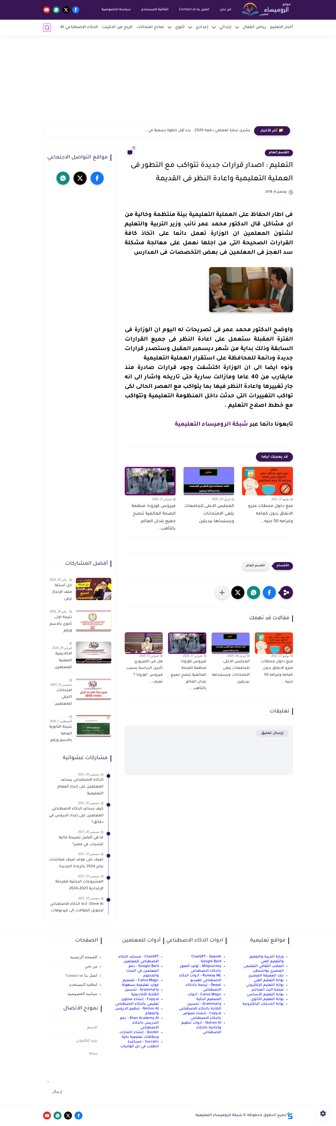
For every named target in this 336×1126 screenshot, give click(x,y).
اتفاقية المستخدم (155, 10)
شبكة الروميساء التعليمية (211, 425)
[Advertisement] (168, 82)
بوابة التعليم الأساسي (265, 995)
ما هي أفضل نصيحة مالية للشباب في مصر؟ (81, 841)
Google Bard (211, 962)
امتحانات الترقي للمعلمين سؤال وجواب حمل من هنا (60, 698)
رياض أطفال (254, 27)
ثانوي (180, 27)
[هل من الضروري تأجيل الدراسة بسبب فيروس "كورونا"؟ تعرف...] (144, 643)
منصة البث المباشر (267, 990)
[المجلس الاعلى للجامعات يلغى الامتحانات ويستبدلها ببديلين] (208, 481)
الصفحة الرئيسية (83, 957)
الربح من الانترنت (117, 27)
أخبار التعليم (281, 27)
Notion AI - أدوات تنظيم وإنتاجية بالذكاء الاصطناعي (201, 1027)
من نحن (225, 10)
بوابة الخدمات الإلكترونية (263, 1004)
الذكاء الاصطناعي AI (79, 27)
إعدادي (202, 27)
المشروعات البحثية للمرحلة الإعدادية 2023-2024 (79, 885)
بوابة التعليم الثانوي (267, 999)
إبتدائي (225, 27)
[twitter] (66, 9)
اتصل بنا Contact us (194, 10)
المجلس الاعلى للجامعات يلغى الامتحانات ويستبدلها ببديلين (209, 514)
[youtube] (46, 9)
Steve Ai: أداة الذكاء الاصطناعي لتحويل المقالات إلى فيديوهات (76, 907)
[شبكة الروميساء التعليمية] (266, 10)
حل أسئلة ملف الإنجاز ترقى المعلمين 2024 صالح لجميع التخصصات (62, 593)
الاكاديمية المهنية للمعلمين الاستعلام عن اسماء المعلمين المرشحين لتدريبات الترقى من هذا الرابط (63, 662)
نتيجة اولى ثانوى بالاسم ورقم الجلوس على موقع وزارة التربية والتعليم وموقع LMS (61, 625)
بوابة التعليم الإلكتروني (265, 985)
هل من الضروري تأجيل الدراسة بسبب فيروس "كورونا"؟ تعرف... (145, 672)
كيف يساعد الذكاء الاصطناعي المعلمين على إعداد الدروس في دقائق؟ (76, 816)
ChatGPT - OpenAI (206, 957)
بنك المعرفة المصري (266, 976)
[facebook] (75, 9)
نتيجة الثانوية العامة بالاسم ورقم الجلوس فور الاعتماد (60, 735)
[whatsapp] (56, 9)
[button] (269, 592)
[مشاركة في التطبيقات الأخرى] (222, 592)
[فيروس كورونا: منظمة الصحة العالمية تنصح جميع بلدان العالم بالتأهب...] (150, 481)
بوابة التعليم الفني (269, 980)
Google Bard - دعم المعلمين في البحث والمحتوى (142, 971)
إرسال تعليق (272, 733)
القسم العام (279, 153)
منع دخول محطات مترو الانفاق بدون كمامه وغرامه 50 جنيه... (270, 514)
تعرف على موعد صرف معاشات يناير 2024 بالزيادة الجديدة (76, 863)
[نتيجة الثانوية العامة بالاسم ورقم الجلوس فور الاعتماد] (93, 726)
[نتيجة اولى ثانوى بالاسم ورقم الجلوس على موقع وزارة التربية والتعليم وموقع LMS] (93, 621)
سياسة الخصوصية (116, 10)
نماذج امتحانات (150, 27)
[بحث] (47, 28)
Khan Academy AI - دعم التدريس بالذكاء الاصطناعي (139, 1023)
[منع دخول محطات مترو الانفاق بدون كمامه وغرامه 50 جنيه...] (267, 481)
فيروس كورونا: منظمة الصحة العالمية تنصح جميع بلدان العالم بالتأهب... (154, 517)
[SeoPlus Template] (290, 1115)
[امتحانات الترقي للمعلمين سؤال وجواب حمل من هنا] (93, 689)
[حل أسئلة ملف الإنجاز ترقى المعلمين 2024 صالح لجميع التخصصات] (93, 589)
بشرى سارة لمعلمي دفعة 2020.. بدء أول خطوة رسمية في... (197, 131)
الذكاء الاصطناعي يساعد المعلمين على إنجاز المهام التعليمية (80, 787)
